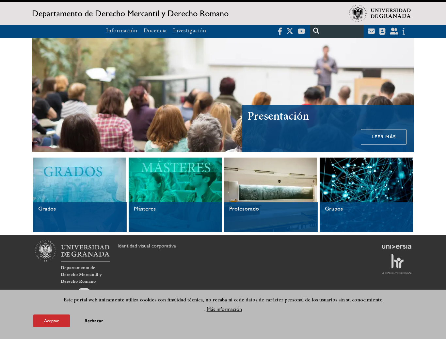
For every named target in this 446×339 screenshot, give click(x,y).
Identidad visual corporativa (147, 246)
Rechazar (94, 321)
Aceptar (51, 320)
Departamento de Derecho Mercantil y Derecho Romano (130, 13)
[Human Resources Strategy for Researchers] (396, 264)
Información (121, 31)
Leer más (384, 137)
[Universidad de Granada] (380, 13)
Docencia (155, 31)
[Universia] (396, 247)
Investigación (189, 31)
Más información (224, 309)
